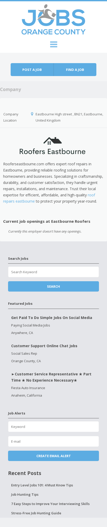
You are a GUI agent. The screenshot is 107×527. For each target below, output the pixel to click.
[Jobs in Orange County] (53, 18)
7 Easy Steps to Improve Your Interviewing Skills (50, 503)
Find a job (75, 69)
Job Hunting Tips (24, 494)
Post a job (32, 69)
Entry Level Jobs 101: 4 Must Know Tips (42, 485)
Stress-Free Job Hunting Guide (36, 513)
